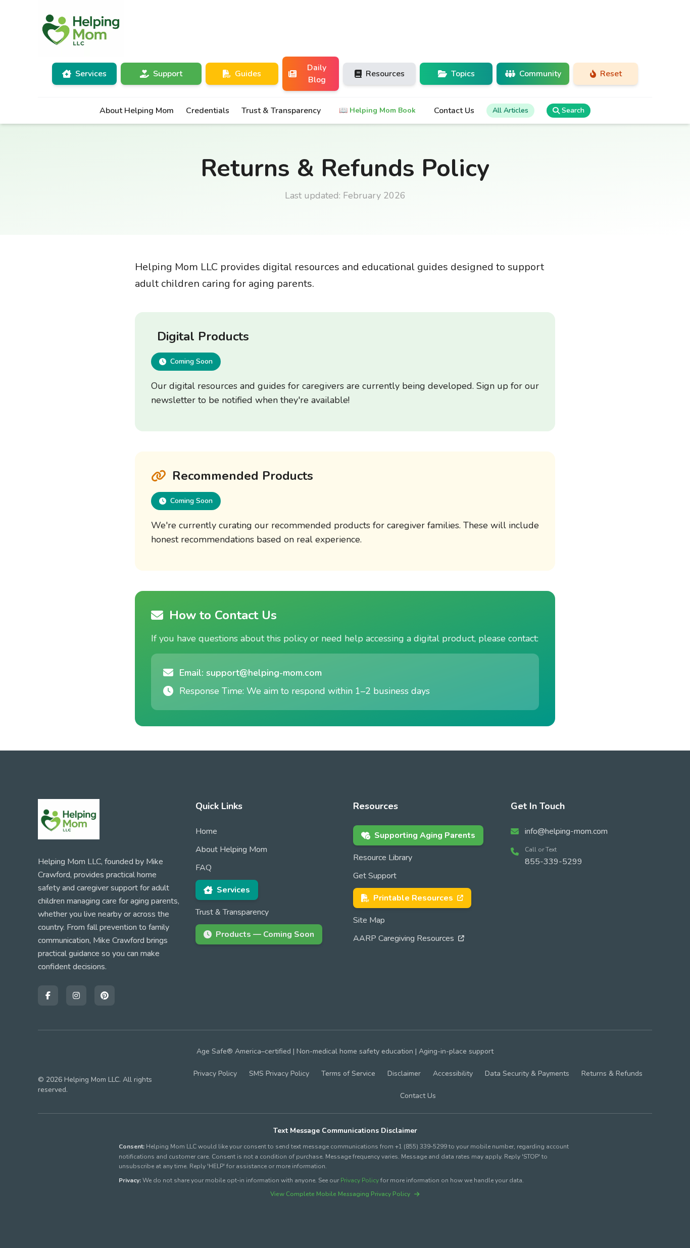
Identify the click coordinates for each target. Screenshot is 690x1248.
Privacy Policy (215, 1073)
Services (233, 889)
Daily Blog (316, 73)
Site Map (369, 920)
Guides (248, 73)
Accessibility (453, 1073)
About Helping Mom (137, 110)
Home (206, 831)
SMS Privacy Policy (279, 1073)
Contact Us (454, 110)
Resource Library (382, 857)
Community (540, 73)
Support (167, 73)
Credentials (207, 110)
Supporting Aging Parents (424, 835)
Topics (463, 73)
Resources (385, 73)
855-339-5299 (553, 861)
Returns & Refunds (612, 1073)
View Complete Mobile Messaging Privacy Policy (340, 1194)
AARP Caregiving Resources (403, 938)
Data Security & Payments (527, 1073)
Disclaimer (404, 1073)
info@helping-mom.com (566, 831)
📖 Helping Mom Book (377, 110)
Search (573, 110)
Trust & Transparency (281, 110)
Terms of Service (348, 1073)
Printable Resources (413, 898)
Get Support (375, 875)
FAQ (203, 867)
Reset (611, 73)
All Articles (510, 110)
